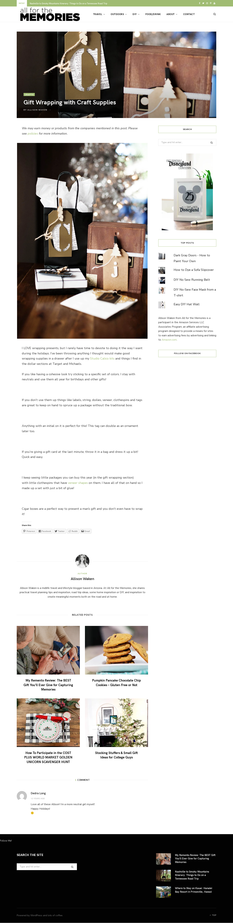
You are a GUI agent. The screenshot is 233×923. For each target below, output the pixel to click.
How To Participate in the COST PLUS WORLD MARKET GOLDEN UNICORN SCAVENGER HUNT (48, 757)
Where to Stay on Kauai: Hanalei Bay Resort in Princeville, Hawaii (193, 889)
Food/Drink (153, 14)
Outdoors (117, 14)
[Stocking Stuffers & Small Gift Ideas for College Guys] (116, 722)
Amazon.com (169, 339)
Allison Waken (37, 109)
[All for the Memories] (49, 14)
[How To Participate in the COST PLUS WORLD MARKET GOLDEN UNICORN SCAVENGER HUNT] (48, 722)
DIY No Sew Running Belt (192, 280)
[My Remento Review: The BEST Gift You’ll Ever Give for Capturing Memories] (48, 650)
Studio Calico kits (102, 358)
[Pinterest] (8, 157)
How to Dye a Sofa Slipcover (194, 270)
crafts (29, 94)
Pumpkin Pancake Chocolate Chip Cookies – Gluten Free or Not (116, 682)
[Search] (215, 14)
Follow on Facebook (187, 353)
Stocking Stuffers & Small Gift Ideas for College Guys (116, 754)
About (170, 14)
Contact (189, 14)
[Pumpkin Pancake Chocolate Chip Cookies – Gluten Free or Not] (116, 650)
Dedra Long (38, 793)
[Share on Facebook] (8, 139)
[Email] (8, 166)
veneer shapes (78, 483)
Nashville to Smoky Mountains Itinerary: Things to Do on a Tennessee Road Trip (68, 3)
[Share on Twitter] (8, 148)
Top (213, 915)
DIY (135, 14)
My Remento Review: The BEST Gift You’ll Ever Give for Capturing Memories (48, 684)
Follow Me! (6, 840)
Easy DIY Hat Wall (187, 304)
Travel (97, 14)
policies (33, 133)
